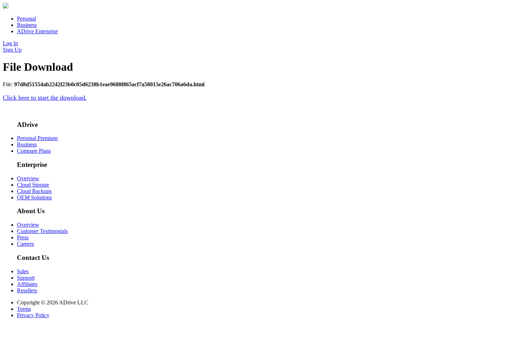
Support (26, 278)
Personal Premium (37, 138)
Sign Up (12, 50)
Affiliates (27, 284)
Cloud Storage (33, 185)
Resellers (27, 290)
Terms (24, 309)
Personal (26, 19)
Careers (25, 244)
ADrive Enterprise (37, 31)
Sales (23, 271)
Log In (10, 43)
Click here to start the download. (45, 97)
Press (23, 237)
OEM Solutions (34, 197)
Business (27, 25)
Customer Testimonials (42, 231)
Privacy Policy (33, 315)
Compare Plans (34, 151)
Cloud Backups (34, 191)
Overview (28, 178)
